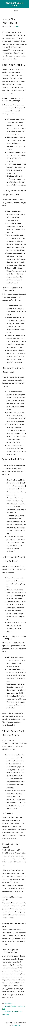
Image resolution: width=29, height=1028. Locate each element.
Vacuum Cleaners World (14, 4)
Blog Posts (8, 1003)
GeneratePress (15, 1025)
